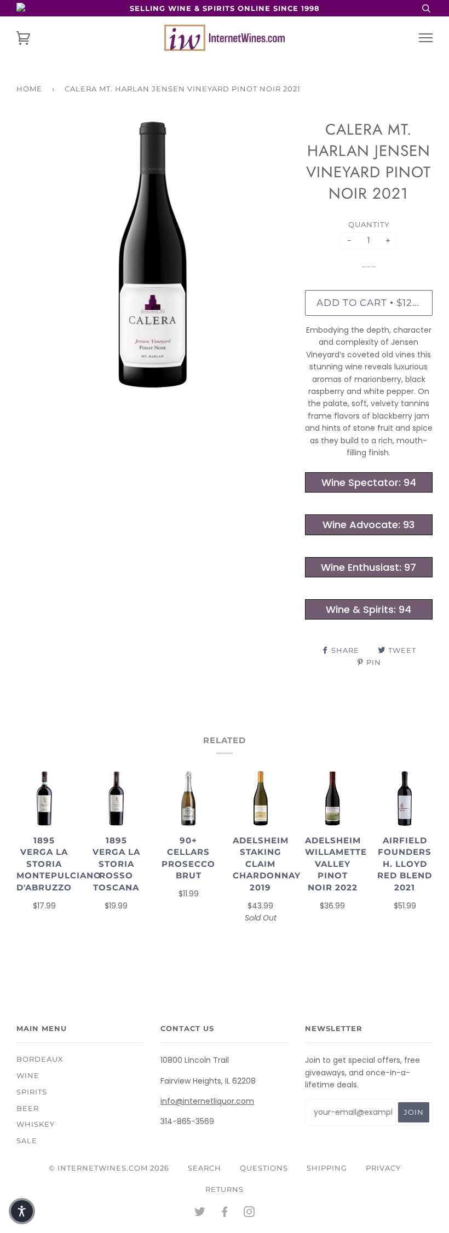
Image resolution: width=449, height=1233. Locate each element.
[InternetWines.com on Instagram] (249, 1213)
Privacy (383, 1167)
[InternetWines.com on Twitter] (200, 1213)
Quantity (368, 224)
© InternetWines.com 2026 (109, 1167)
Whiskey (35, 1124)
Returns (224, 1189)
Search (204, 1167)
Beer (27, 1108)
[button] (22, 1211)
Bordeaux (40, 1059)
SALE (26, 1140)
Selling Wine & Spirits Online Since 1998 (225, 8)
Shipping (327, 1167)
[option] (152, 255)
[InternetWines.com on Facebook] (225, 1213)
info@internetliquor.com (207, 1101)
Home (29, 88)
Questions (264, 1167)
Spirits (31, 1091)
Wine (27, 1075)
